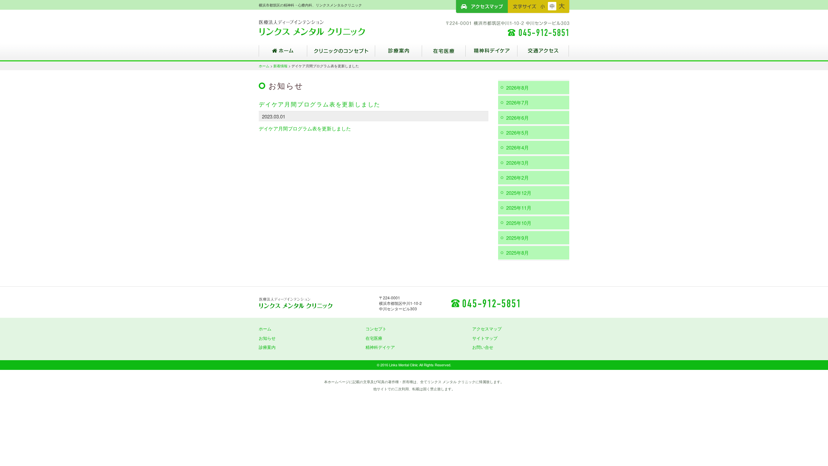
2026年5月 (517, 132)
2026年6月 (517, 117)
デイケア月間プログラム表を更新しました (305, 128)
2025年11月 (518, 207)
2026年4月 (517, 147)
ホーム (283, 53)
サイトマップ (484, 338)
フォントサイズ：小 (543, 6)
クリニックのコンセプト (341, 53)
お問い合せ (482, 347)
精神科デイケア (492, 53)
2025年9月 (517, 237)
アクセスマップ (482, 6)
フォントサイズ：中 (552, 6)
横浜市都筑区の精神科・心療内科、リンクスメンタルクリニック (323, 27)
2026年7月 (517, 102)
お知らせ (267, 338)
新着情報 (280, 65)
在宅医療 (444, 53)
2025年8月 (517, 252)
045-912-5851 (485, 302)
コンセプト (376, 329)
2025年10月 (518, 222)
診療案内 (398, 53)
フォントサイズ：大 (562, 6)
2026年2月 (517, 177)
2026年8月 (517, 87)
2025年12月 (518, 192)
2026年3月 (517, 162)
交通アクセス (543, 53)
